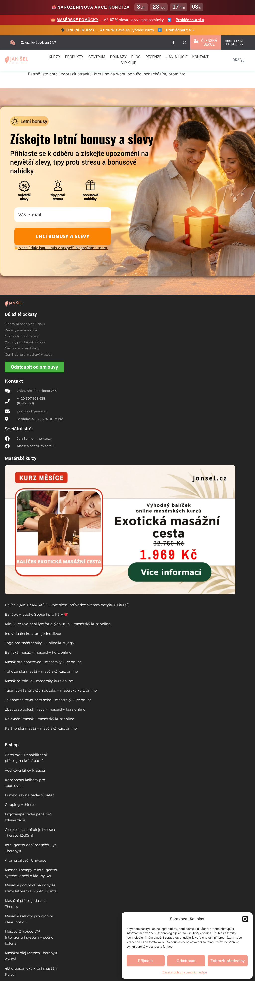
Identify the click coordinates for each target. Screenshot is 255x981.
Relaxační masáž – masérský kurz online (39, 719)
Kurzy (54, 57)
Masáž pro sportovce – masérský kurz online (43, 662)
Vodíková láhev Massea (25, 770)
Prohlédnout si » (190, 20)
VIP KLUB (128, 63)
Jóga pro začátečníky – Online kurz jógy (39, 643)
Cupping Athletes (20, 804)
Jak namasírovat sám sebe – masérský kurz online (48, 700)
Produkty (74, 57)
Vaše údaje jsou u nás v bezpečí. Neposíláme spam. (63, 247)
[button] (245, 918)
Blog (136, 57)
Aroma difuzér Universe (25, 860)
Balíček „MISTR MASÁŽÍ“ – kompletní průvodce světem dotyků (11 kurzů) (67, 605)
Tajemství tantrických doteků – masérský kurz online (51, 690)
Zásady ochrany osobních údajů (184, 972)
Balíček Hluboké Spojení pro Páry (34, 614)
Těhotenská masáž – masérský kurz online (41, 671)
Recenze (153, 57)
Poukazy (118, 57)
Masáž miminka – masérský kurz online (39, 681)
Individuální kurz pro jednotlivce (33, 633)
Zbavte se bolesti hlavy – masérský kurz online (45, 709)
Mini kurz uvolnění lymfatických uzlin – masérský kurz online (57, 624)
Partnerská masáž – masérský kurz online (41, 728)
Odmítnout (186, 960)
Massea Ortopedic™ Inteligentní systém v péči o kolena (29, 937)
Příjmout (145, 960)
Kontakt (200, 57)
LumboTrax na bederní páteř (29, 795)
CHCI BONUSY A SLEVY (62, 236)
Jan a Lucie (177, 57)
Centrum (96, 57)
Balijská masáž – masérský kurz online (38, 652)
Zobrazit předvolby (227, 960)
